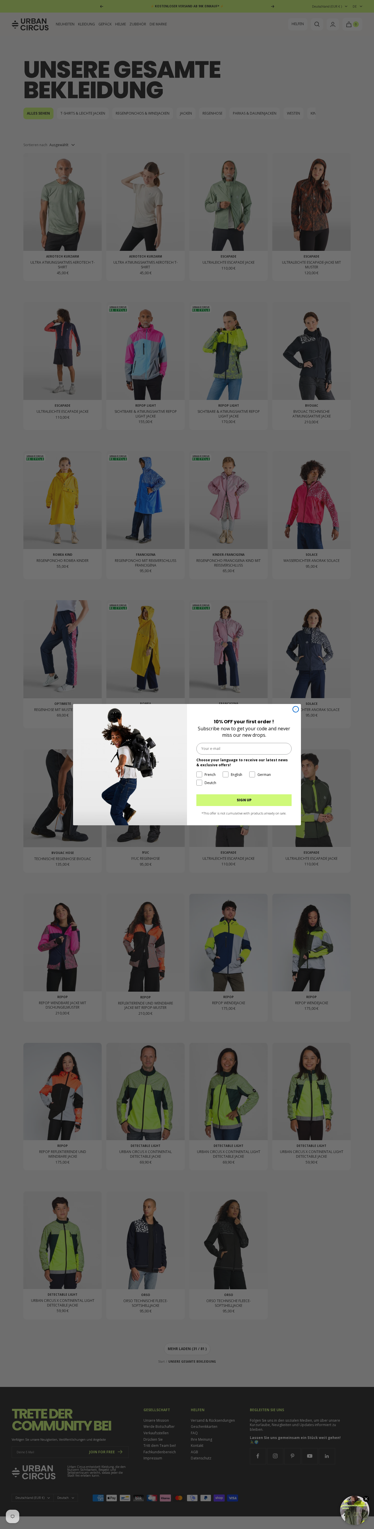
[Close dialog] (296, 709)
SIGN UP (244, 800)
